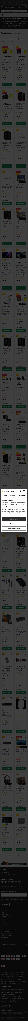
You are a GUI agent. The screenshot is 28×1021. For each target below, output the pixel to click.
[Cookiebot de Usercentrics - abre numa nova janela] (20, 491)
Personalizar (13, 523)
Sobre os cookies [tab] (22, 495)
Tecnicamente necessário (14, 528)
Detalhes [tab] (12, 495)
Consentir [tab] (4, 495)
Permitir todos (14, 519)
